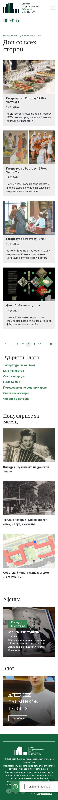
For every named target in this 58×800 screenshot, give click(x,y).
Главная (7, 35)
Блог (16, 35)
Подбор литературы (39, 786)
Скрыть (52, 780)
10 (39, 344)
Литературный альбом (19, 365)
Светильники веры (16, 393)
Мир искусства (13, 370)
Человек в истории (16, 398)
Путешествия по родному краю (25, 387)
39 (50, 344)
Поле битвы (11, 382)
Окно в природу (14, 376)
